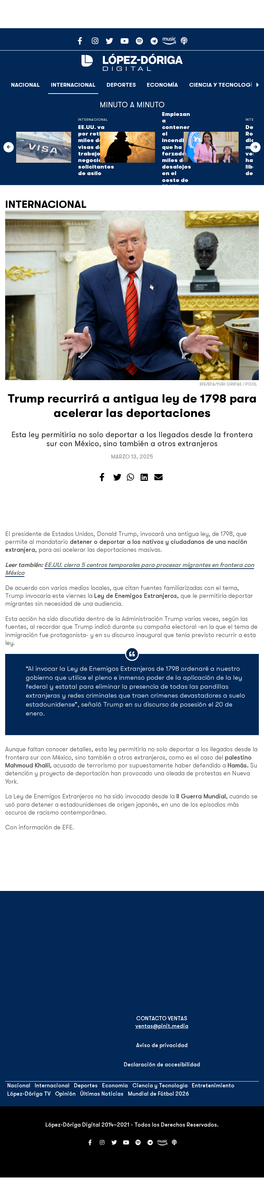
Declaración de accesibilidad (162, 1065)
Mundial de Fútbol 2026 (158, 1094)
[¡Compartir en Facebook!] (101, 477)
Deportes (121, 85)
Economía (162, 85)
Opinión (65, 1094)
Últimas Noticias (101, 1094)
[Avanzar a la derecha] (257, 85)
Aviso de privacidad (162, 1045)
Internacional (73, 85)
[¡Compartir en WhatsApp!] (130, 477)
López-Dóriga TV (29, 1094)
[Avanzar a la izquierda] (8, 147)
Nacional (25, 85)
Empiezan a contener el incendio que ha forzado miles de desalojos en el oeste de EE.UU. (176, 150)
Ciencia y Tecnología (222, 85)
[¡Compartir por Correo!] (158, 477)
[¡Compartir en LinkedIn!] (144, 477)
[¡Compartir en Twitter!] (117, 477)
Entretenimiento (213, 1086)
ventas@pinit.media (161, 1026)
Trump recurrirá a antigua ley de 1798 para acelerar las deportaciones (132, 405)
